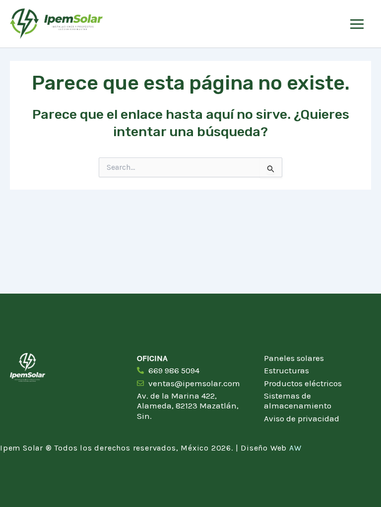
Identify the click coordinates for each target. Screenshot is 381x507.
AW (295, 448)
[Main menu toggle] (357, 24)
